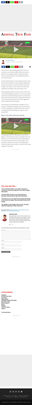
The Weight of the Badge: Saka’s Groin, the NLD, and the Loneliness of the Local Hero (15, 205)
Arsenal (12, 209)
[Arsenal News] (5, 312)
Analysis (3, 295)
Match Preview (5, 301)
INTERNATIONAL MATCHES (9, 300)
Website (3, 247)
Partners (16, 396)
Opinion (3, 305)
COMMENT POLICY (7, 395)
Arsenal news (17, 209)
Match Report (5, 303)
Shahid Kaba (10, 60)
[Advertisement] (16, 15)
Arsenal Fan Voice (6, 296)
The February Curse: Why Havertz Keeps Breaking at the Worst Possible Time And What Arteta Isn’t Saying (15, 200)
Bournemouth (4, 210)
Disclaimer (14, 395)
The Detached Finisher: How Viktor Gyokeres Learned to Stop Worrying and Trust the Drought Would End (15, 190)
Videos (3, 308)
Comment (3, 230)
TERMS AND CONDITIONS (23, 395)
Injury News (4, 299)
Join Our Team (23, 396)
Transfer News (5, 307)
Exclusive (4, 297)
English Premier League (13, 210)
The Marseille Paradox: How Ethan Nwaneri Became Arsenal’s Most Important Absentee (14, 195)
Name (2, 240)
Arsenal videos (25, 209)
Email (2, 244)
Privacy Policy (9, 396)
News (3, 304)
